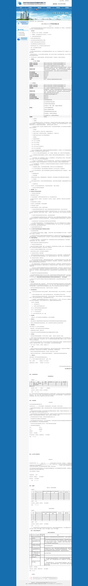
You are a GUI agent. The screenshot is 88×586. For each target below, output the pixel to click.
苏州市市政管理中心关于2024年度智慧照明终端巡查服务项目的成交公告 (45, 577)
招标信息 (39, 7)
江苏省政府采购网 (22, 33)
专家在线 (58, 7)
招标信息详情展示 (40, 21)
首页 (35, 21)
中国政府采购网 (21, 32)
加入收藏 (62, 0)
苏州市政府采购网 (22, 35)
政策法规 (49, 7)
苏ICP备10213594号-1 (53, 582)
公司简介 (30, 7)
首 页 (21, 7)
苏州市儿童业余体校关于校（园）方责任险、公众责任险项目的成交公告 (45, 578)
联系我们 (67, 0)
